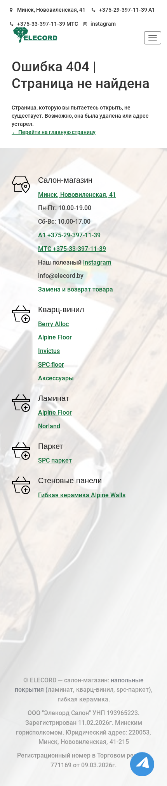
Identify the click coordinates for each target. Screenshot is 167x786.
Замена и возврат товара (75, 289)
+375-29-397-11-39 (123, 10)
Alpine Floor (55, 337)
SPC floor (51, 364)
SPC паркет (55, 460)
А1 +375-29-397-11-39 (69, 235)
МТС (72, 24)
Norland (49, 426)
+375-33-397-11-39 (41, 24)
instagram (103, 24)
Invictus (49, 351)
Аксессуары (56, 378)
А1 (151, 10)
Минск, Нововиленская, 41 (51, 10)
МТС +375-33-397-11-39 (72, 249)
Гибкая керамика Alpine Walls (81, 495)
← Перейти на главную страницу (54, 132)
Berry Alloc (53, 324)
